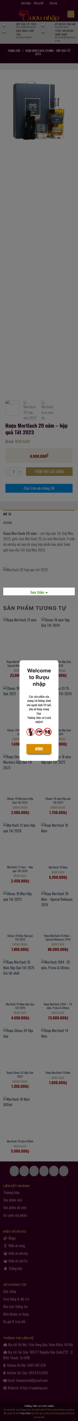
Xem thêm (37, 592)
